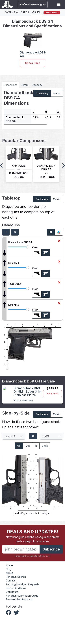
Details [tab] (25, 84)
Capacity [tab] (37, 84)
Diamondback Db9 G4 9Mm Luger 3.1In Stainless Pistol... (27, 391)
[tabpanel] (32, 107)
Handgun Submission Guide (22, 595)
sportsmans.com (23, 400)
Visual (36, 12)
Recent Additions (16, 588)
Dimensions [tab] (10, 84)
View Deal (52, 393)
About (9, 572)
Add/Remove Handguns (32, 4)
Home (9, 565)
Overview (11, 12)
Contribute (12, 591)
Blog (8, 569)
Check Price (32, 62)
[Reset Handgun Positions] (15, 232)
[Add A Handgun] (6, 232)
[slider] (27, 247)
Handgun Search (16, 576)
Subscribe (51, 549)
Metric (56, 93)
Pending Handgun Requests (22, 584)
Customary (42, 93)
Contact (10, 580)
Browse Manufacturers (19, 599)
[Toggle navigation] (59, 4)
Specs (25, 12)
